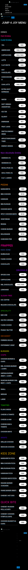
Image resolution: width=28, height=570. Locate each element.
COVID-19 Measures (20, 558)
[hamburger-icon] (25, 4)
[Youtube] (26, 9)
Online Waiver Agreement (21, 547)
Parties (7, 10)
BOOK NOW (8, 6)
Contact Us (8, 12)
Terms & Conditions (20, 554)
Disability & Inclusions (21, 561)
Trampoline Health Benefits (22, 543)
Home (6, 5)
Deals (6, 8)
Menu (20, 540)
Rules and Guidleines (20, 550)
